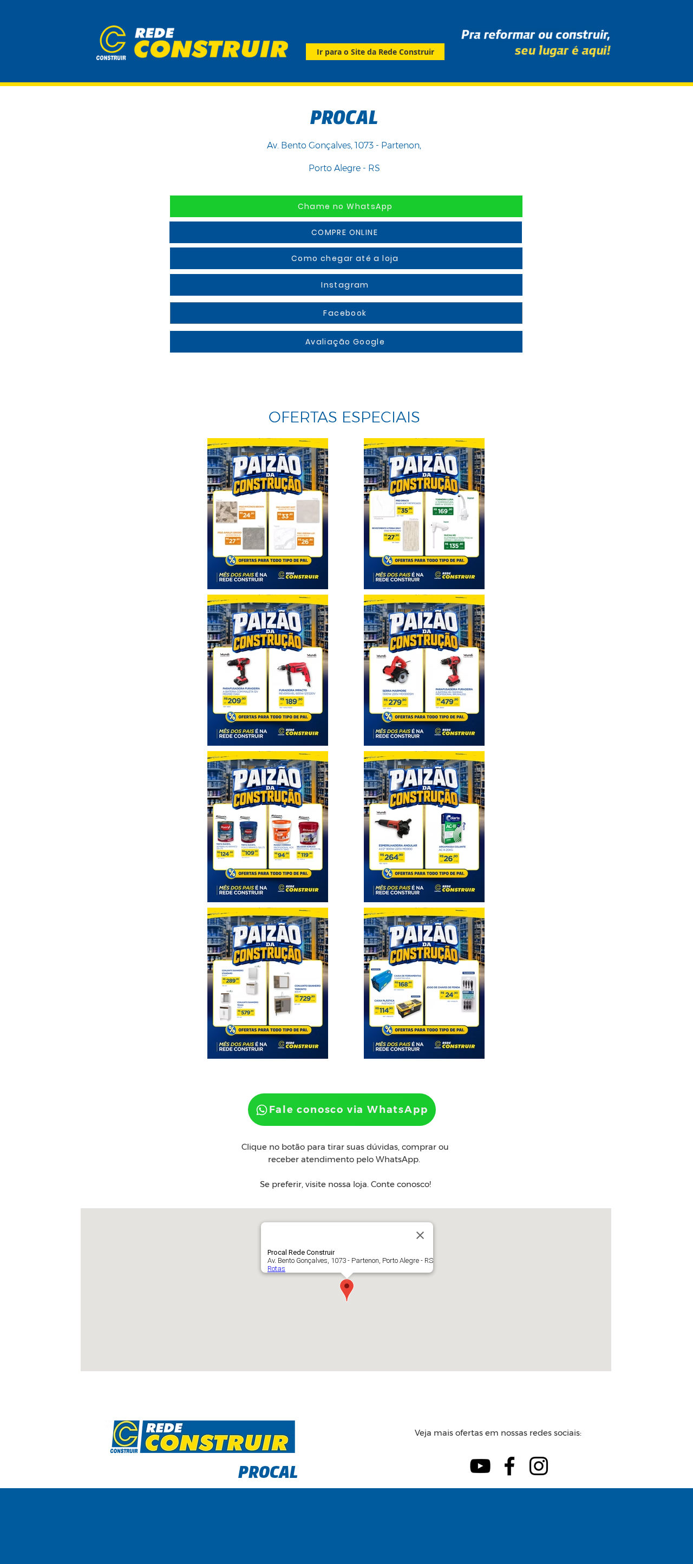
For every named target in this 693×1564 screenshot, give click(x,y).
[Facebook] (509, 1466)
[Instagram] (538, 1466)
